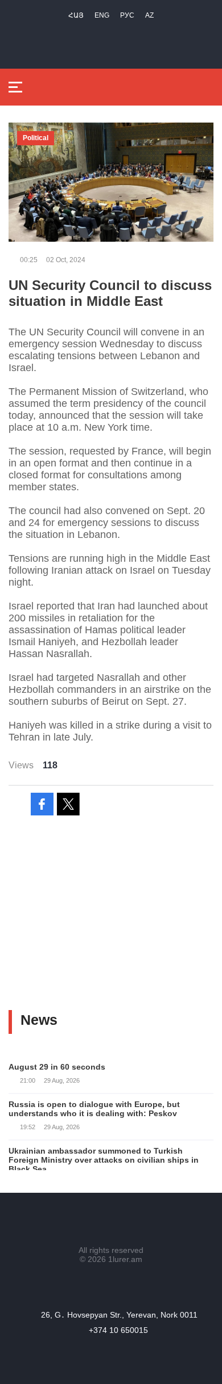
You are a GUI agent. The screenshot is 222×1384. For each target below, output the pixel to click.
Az (149, 15)
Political (35, 138)
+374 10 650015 (118, 1330)
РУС (127, 15)
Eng (101, 15)
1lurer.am (125, 1259)
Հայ (76, 15)
